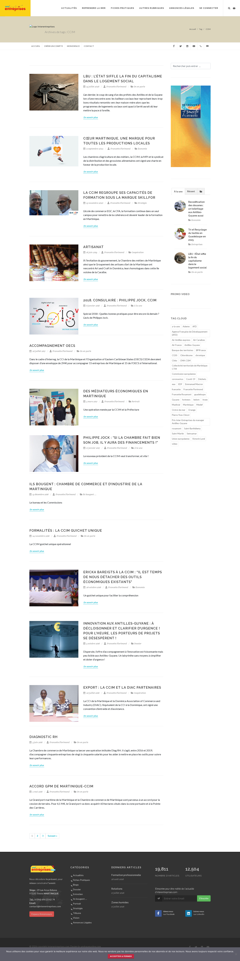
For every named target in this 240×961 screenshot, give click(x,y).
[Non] (236, 954)
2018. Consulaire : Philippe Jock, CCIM (120, 300)
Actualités (78, 875)
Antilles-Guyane (192, 345)
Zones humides (119, 902)
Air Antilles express (181, 340)
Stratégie (142, 203)
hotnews (186, 399)
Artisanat (93, 247)
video (174, 444)
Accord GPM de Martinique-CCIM (61, 786)
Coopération (138, 252)
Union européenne (180, 438)
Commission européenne (184, 374)
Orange (191, 410)
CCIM (208, 29)
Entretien (78, 894)
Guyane (175, 399)
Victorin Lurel (198, 438)
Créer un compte (53, 46)
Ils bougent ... (89, 494)
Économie (142, 148)
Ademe (186, 326)
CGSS (174, 355)
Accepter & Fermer (121, 956)
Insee (205, 399)
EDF (180, 384)
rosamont (176, 428)
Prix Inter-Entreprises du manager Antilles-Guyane (188, 422)
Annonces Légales (82, 922)
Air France (177, 345)
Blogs (76, 884)
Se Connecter (208, 8)
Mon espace (73, 46)
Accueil (192, 29)
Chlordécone (186, 355)
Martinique (188, 404)
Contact (89, 46)
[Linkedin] (187, 46)
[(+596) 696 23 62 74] (200, 46)
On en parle (139, 86)
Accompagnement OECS (52, 346)
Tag (200, 29)
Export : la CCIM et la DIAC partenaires (122, 687)
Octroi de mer (178, 410)
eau (173, 384)
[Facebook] (174, 46)
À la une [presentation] (178, 191)
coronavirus (177, 379)
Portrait (136, 401)
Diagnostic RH (43, 737)
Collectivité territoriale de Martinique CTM (189, 367)
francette (176, 389)
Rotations (116, 888)
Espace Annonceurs (42, 914)
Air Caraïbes (199, 340)
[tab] (178, 191)
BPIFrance (201, 350)
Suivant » (52, 836)
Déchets (202, 379)
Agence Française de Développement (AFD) (189, 333)
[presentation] (201, 191)
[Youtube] (194, 46)
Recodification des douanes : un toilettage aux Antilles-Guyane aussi (196, 209)
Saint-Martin (178, 433)
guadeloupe (200, 394)
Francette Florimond (116, 86)
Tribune (77, 913)
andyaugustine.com (91, 946)
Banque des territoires (182, 350)
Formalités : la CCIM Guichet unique (65, 530)
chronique (200, 355)
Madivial (176, 404)
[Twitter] (180, 46)
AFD (194, 326)
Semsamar (192, 433)
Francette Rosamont (181, 394)
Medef (199, 404)
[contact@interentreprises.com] (207, 46)
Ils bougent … (80, 898)
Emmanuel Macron (194, 384)
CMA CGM (185, 360)
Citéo (174, 360)
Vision (76, 917)
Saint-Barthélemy (192, 428)
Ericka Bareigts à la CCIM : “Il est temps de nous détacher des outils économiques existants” (122, 577)
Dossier (137, 643)
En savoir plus (91, 117)
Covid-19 (190, 379)
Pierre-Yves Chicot (180, 415)
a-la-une (176, 326)
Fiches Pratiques (81, 880)
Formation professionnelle (126, 875)
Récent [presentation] (191, 191)
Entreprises (196, 244)
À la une (138, 305)
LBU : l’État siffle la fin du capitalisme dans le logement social (197, 261)
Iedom (196, 399)
